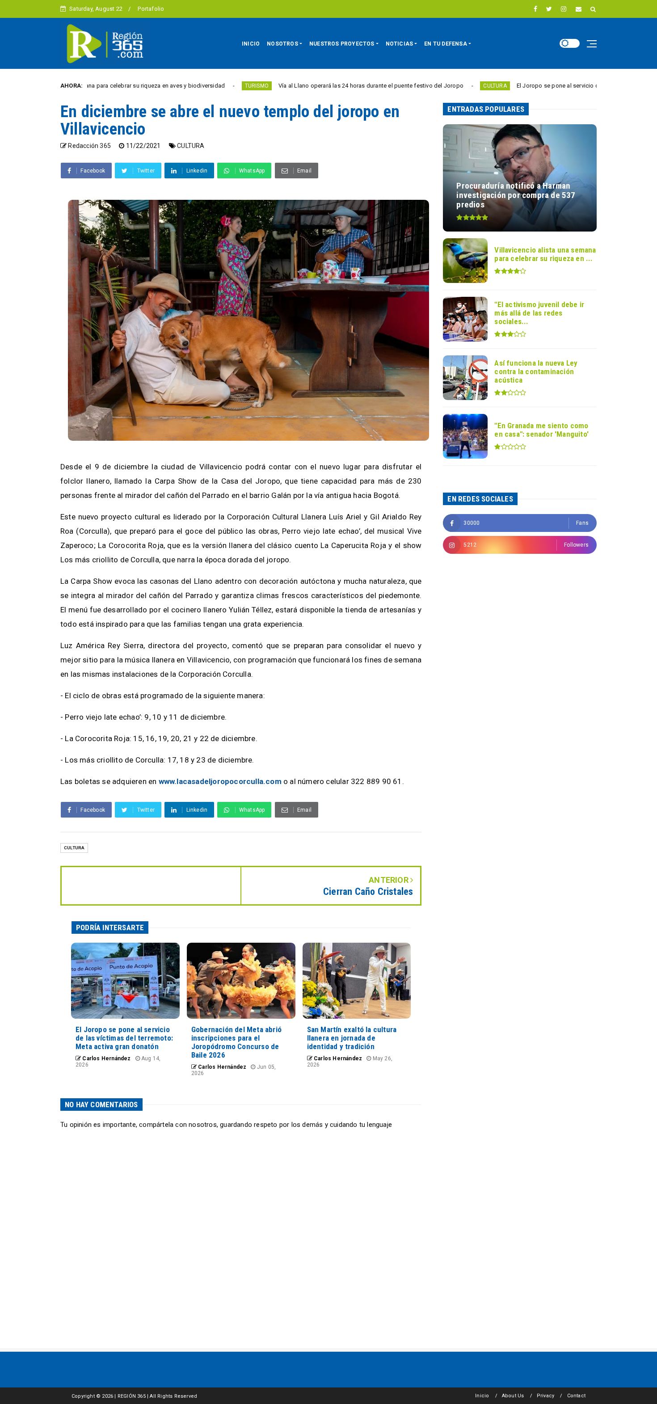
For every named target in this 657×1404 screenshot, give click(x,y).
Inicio (482, 1395)
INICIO (251, 44)
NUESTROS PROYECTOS (342, 44)
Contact (576, 1395)
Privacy (545, 1395)
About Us (513, 1395)
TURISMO (198, 86)
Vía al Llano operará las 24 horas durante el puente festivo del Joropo (311, 85)
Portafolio (151, 8)
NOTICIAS (399, 44)
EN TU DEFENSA (445, 44)
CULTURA (435, 86)
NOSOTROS (282, 44)
